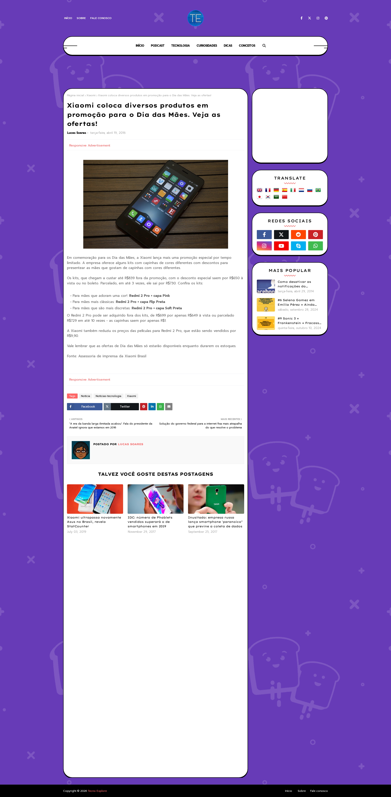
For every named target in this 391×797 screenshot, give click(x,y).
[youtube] (281, 245)
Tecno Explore (97, 791)
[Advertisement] (195, 72)
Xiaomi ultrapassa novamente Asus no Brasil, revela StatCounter (94, 522)
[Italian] (294, 191)
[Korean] (268, 198)
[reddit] (298, 234)
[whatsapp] (315, 245)
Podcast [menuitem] (158, 45)
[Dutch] (302, 191)
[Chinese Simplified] (285, 198)
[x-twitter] (309, 18)
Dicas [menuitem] (228, 45)
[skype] (298, 245)
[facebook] (301, 18)
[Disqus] (155, 597)
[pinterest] (325, 18)
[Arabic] (277, 198)
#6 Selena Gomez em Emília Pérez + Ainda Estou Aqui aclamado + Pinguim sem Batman (298, 302)
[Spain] (285, 191)
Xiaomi (90, 95)
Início (68, 18)
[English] (260, 191)
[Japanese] (260, 198)
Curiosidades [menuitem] (207, 45)
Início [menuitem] (140, 45)
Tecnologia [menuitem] (180, 45)
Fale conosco (101, 18)
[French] (268, 191)
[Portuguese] (319, 191)
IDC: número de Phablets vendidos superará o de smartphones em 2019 (150, 522)
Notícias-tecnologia (108, 396)
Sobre (81, 18)
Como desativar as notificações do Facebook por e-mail (296, 284)
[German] (277, 191)
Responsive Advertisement (89, 145)
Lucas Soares (76, 133)
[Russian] (310, 191)
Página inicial (75, 95)
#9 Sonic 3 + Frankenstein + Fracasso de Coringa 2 (299, 321)
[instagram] (318, 18)
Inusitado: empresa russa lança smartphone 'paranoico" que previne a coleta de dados (215, 522)
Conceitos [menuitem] (247, 45)
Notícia (85, 396)
